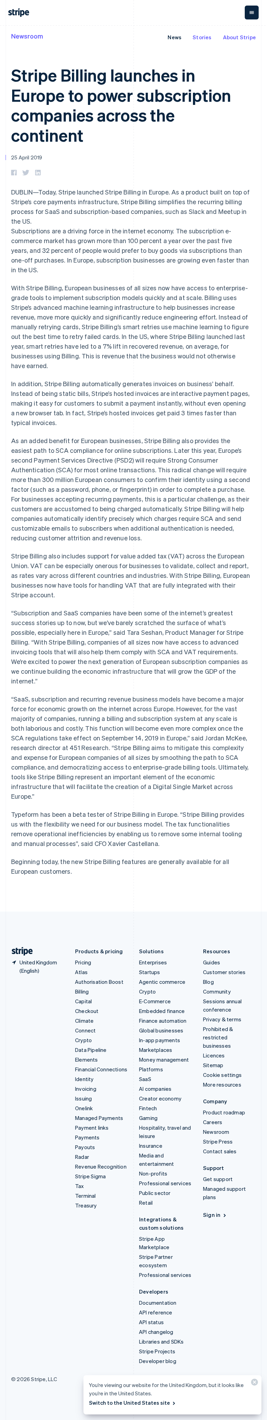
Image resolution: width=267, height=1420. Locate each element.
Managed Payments (99, 1117)
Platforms (151, 1069)
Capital (83, 1001)
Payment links (92, 1127)
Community (217, 991)
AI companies (155, 1088)
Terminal (85, 1195)
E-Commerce (155, 1001)
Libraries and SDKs (161, 1341)
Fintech (148, 1108)
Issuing (83, 1098)
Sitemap (213, 1065)
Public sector (155, 1192)
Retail (146, 1202)
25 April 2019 (26, 157)
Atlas (81, 972)
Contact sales (220, 1151)
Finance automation (163, 1020)
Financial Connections (101, 1069)
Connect (85, 1030)
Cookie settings (222, 1074)
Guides (211, 962)
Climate (84, 1020)
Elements (86, 1059)
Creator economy (160, 1098)
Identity (84, 1079)
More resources (222, 1084)
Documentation (158, 1302)
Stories (202, 37)
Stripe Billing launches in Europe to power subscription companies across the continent (121, 105)
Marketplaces (155, 1049)
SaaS (145, 1079)
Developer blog (157, 1360)
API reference (155, 1312)
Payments (87, 1137)
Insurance (150, 1145)
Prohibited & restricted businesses (218, 1037)
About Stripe (239, 37)
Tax (79, 1185)
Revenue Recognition (101, 1166)
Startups (149, 972)
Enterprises (153, 962)
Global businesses (161, 1030)
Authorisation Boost (99, 981)
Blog (208, 981)
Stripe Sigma (90, 1176)
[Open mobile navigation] (252, 12)
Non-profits (153, 1173)
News (174, 37)
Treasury (86, 1205)
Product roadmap (224, 1112)
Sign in (211, 1214)
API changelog (156, 1331)
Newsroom (27, 36)
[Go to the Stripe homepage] (19, 951)
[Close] (253, 1383)
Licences (214, 1055)
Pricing (83, 962)
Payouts (85, 1147)
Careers (212, 1122)
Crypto (83, 1040)
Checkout (87, 1010)
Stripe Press (218, 1141)
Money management (164, 1059)
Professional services (165, 1183)
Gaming (148, 1117)
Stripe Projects (157, 1351)
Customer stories (224, 972)
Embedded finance (162, 1010)
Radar (82, 1156)
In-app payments (159, 1040)
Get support (218, 1179)
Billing (82, 991)
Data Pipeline (91, 1049)
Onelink (84, 1108)
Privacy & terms (222, 1019)
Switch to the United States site (129, 1402)
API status (151, 1322)
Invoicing (85, 1088)
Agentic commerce (162, 981)
